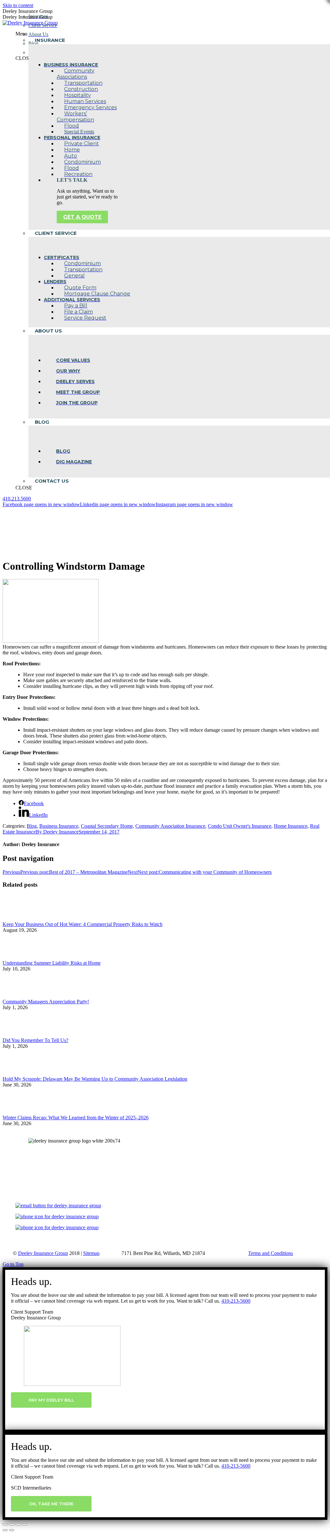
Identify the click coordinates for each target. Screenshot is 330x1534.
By (57, 832)
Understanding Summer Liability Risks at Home (52, 963)
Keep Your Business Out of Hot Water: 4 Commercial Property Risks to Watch (82, 924)
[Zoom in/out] (24, 1524)
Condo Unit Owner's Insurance (239, 826)
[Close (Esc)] (5, 1524)
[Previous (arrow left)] (5, 1530)
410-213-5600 (235, 1301)
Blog (32, 826)
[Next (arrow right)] (11, 1530)
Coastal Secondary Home (107, 826)
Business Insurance (58, 826)
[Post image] (20, 918)
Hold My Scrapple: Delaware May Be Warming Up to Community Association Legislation (95, 1079)
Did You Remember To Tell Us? (35, 1040)
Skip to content (18, 5)
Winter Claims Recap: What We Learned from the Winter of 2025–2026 (76, 1117)
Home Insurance (290, 826)
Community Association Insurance (170, 826)
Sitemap (91, 1253)
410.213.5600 (17, 498)
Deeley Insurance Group (43, 1253)
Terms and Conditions (270, 1253)
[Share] (11, 1524)
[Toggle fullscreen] (18, 1524)
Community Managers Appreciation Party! (46, 1001)
